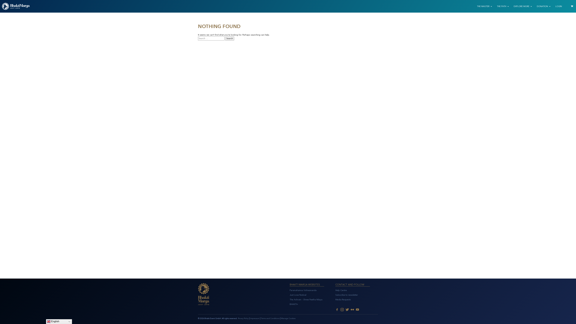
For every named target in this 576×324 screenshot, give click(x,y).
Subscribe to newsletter (346, 295)
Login (558, 6)
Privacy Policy (243, 318)
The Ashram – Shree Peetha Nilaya (306, 299)
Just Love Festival (298, 295)
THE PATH (501, 6)
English (55, 321)
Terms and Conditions (270, 318)
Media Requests (343, 299)
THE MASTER (483, 6)
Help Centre (341, 290)
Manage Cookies (288, 318)
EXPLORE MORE (521, 6)
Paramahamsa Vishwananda (303, 290)
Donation (542, 6)
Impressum (254, 318)
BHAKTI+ (294, 304)
